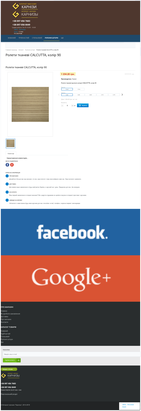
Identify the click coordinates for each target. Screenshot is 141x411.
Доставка (4, 316)
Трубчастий (5, 334)
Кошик (16, 31)
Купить (84, 105)
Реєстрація (22, 29)
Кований (4, 331)
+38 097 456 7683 (22, 20)
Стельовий (5, 336)
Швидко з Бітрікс (8, 369)
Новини (4, 311)
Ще (2, 342)
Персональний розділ (9, 394)
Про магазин (6, 319)
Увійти (16, 29)
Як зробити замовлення (10, 314)
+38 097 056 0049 (22, 24)
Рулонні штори (7, 339)
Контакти (4, 322)
